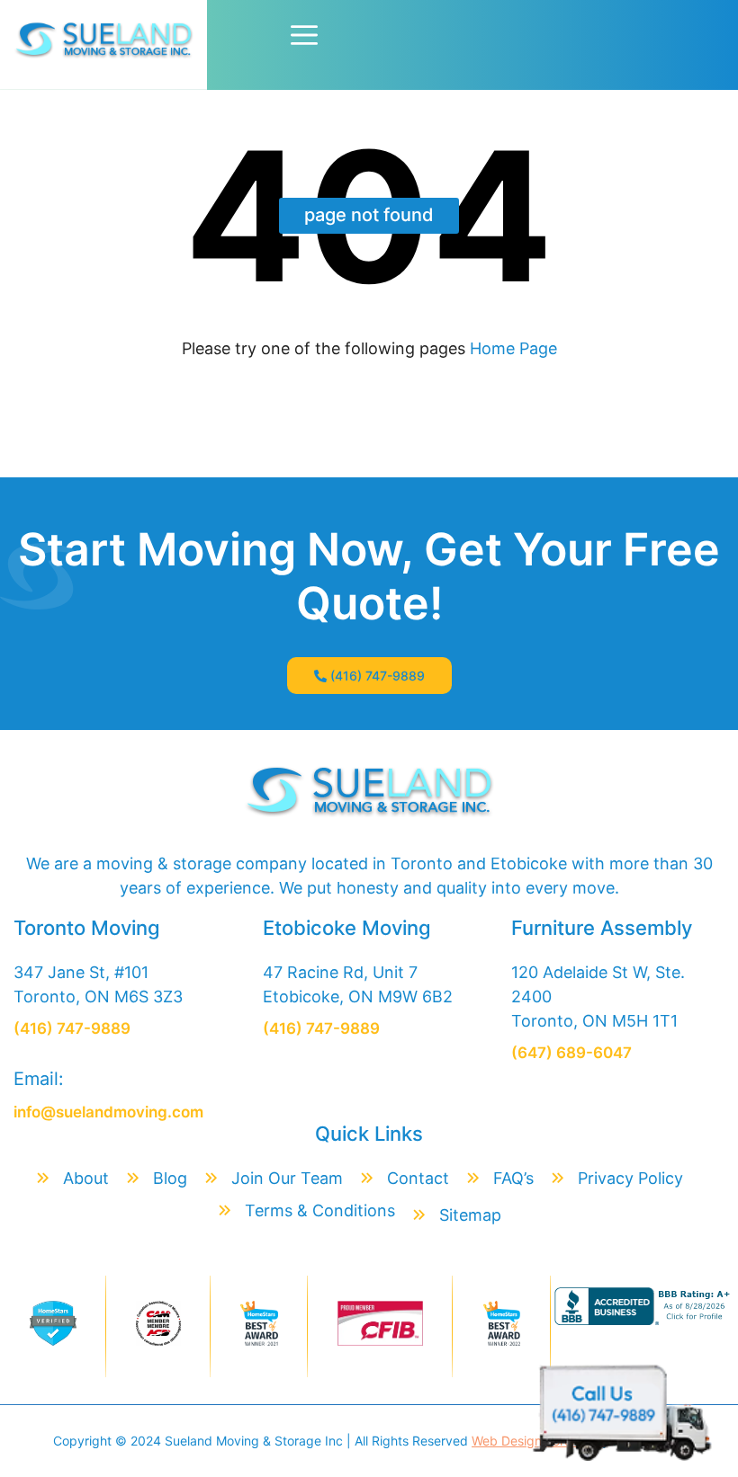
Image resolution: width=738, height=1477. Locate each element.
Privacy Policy (630, 1178)
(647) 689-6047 (571, 1053)
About (86, 1178)
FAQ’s (513, 1178)
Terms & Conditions (320, 1210)
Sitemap (470, 1215)
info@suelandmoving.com (108, 1112)
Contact (418, 1178)
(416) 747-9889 (377, 675)
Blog (170, 1178)
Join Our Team (287, 1178)
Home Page (511, 348)
